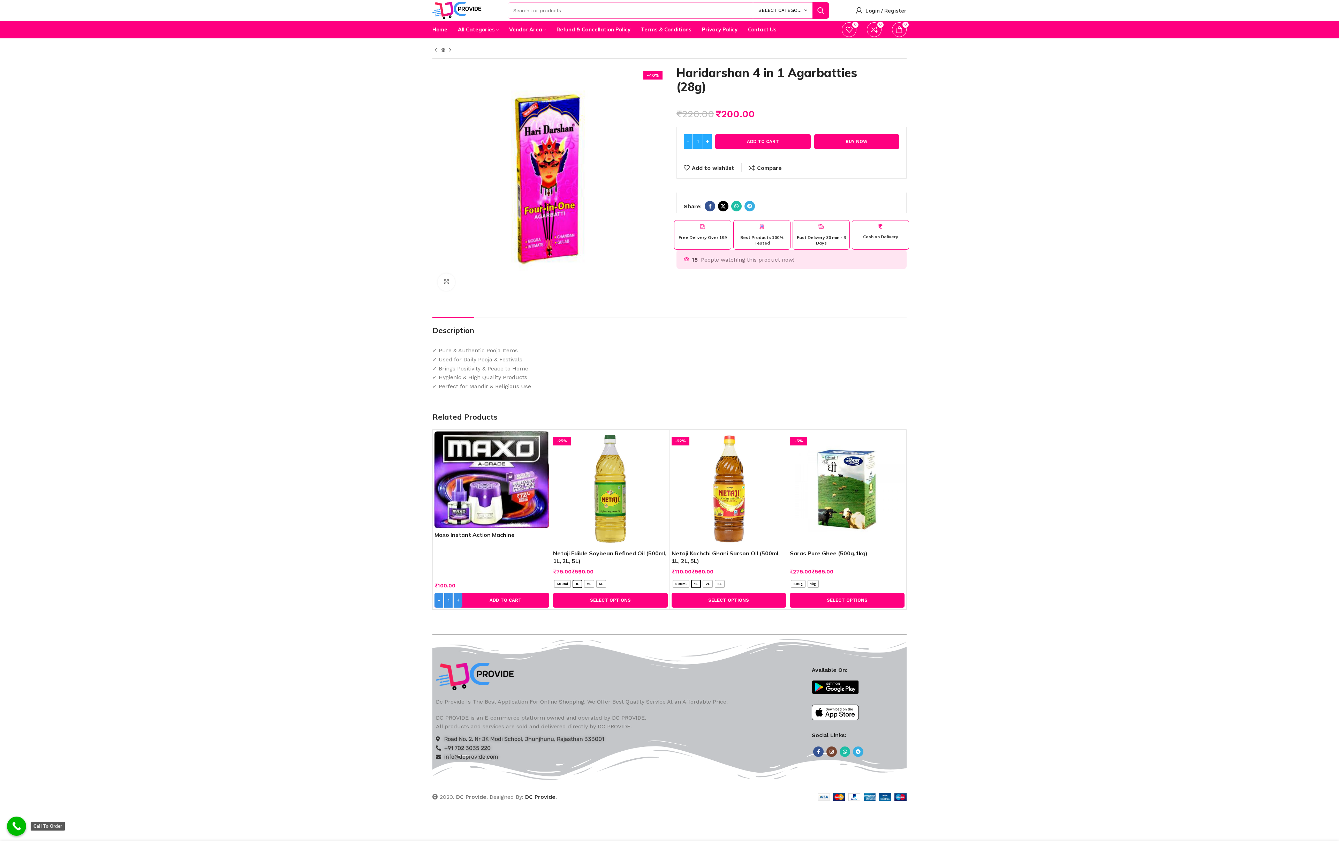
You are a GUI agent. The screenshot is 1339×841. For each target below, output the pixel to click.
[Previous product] (435, 50)
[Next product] (449, 50)
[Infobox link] (703, 232)
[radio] (562, 583)
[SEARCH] (821, 10)
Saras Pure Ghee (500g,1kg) (829, 553)
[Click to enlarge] (446, 282)
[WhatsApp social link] (736, 206)
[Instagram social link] (831, 751)
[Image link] (475, 676)
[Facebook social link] (710, 206)
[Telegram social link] (749, 206)
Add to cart (763, 141)
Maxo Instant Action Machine (474, 534)
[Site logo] (457, 10)
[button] (491, 600)
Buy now (857, 141)
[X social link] (723, 206)
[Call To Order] (16, 826)
